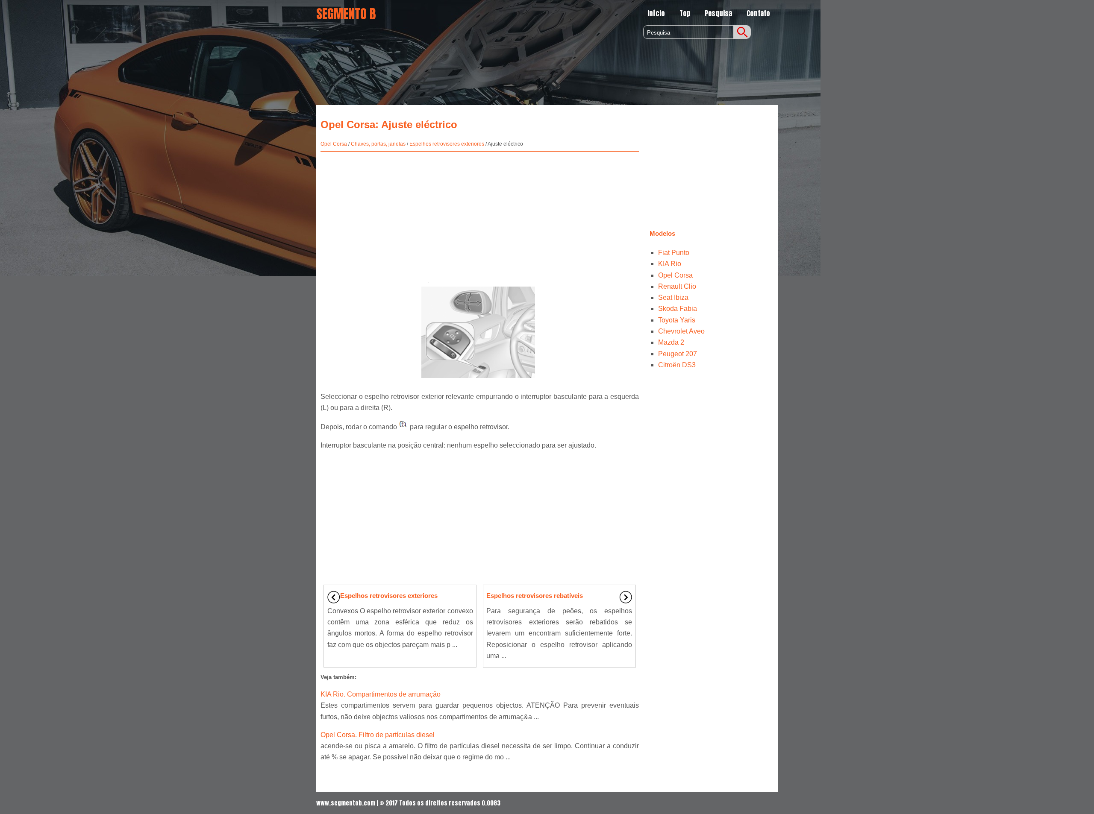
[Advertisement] (480, 213)
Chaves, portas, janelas (378, 144)
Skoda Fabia (677, 308)
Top (685, 13)
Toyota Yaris (676, 320)
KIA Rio (669, 263)
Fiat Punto (673, 252)
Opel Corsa (334, 144)
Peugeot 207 (677, 353)
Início (656, 13)
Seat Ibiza (673, 297)
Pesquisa (718, 13)
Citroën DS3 (677, 365)
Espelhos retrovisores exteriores (446, 144)
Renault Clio (677, 286)
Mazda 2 (671, 342)
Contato (758, 13)
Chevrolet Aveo (681, 331)
